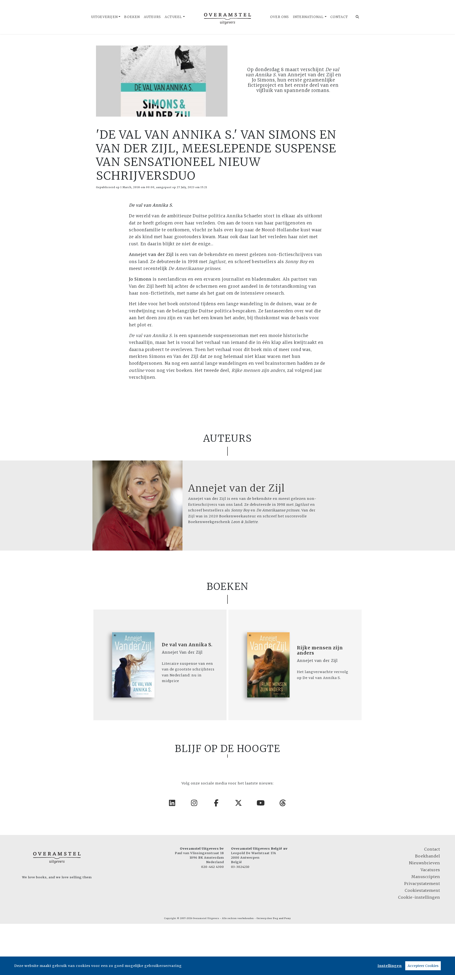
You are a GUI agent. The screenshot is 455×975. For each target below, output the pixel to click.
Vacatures (430, 869)
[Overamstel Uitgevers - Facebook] (216, 802)
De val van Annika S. (187, 644)
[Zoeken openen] (357, 17)
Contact (339, 17)
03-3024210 (240, 867)
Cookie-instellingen (419, 897)
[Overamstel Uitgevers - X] (238, 802)
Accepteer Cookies (423, 966)
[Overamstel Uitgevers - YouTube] (261, 802)
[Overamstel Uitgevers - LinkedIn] (172, 802)
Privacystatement (422, 883)
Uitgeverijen (104, 17)
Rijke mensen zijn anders (320, 650)
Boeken (132, 17)
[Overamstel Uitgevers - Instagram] (194, 802)
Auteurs (152, 17)
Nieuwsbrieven (424, 863)
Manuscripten (425, 876)
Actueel (173, 17)
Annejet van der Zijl (236, 488)
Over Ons (279, 17)
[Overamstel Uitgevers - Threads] (283, 802)
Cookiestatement (422, 890)
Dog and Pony (282, 918)
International (308, 17)
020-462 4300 (212, 867)
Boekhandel (427, 856)
